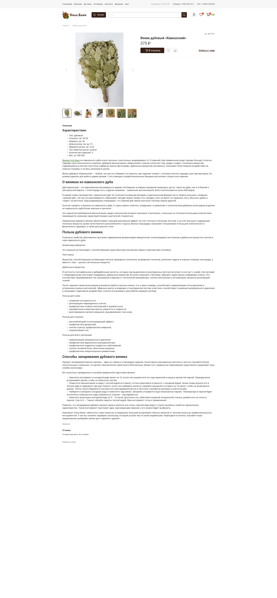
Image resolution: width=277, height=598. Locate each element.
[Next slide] (133, 70)
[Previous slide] (66, 70)
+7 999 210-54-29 (208, 4)
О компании (67, 4)
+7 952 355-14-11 (187, 4)
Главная (65, 26)
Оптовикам (98, 4)
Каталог (100, 15)
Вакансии (78, 4)
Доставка (88, 4)
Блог (127, 4)
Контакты (109, 4)
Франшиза (119, 4)
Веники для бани (79, 26)
